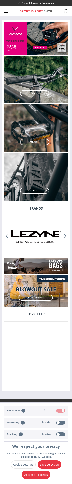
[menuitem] (6, 11)
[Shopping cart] (66, 11)
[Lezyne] (36, 236)
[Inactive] (60, 423)
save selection (49, 464)
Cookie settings (23, 464)
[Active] (60, 411)
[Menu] (6, 11)
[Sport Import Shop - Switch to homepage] (36, 13)
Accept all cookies (36, 475)
